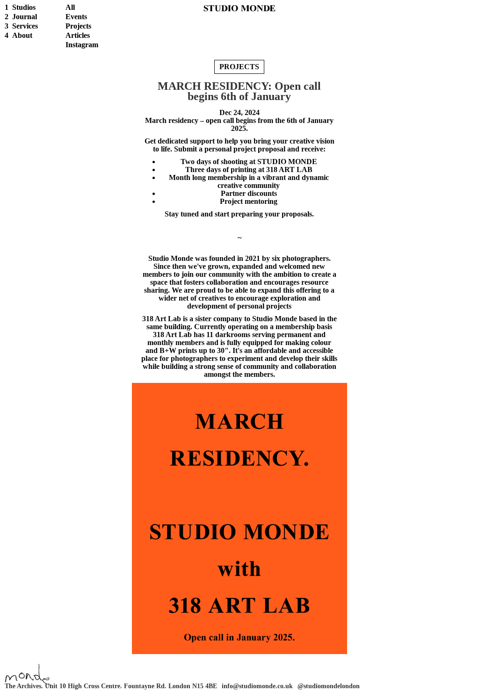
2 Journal (21, 17)
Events (76, 17)
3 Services (21, 26)
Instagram (81, 45)
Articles (77, 35)
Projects (78, 26)
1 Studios (20, 7)
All (70, 7)
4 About (18, 35)
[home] (239, 7)
